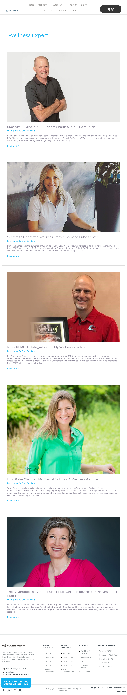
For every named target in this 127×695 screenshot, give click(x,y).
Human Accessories (50, 670)
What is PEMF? (106, 651)
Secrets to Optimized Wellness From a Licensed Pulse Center (52, 237)
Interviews (12, 130)
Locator (73, 5)
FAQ (83, 661)
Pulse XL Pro (49, 657)
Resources (44, 11)
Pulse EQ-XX (68, 657)
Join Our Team (84, 667)
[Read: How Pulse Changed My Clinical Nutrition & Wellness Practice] (63, 429)
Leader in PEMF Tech (108, 655)
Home (31, 5)
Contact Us (62, 11)
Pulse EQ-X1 (68, 661)
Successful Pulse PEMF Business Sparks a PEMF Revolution (51, 127)
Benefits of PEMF (107, 659)
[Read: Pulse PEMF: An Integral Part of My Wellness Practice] (63, 307)
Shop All (48, 653)
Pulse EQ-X (67, 665)
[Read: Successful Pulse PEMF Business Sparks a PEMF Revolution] (63, 86)
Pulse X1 (47, 661)
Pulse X (47, 665)
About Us (57, 5)
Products (42, 5)
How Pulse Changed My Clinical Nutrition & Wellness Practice (52, 479)
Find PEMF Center (85, 652)
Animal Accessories (68, 670)
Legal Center (97, 688)
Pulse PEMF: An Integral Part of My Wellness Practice (46, 347)
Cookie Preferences (115, 688)
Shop (73, 11)
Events (84, 5)
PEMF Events (87, 657)
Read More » (13, 146)
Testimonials (105, 663)
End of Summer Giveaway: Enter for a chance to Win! (16, 682)
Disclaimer (121, 692)
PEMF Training (105, 667)
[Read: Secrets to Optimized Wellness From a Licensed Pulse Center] (63, 197)
